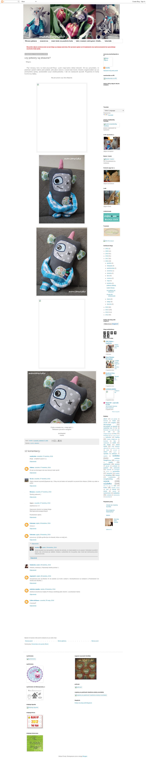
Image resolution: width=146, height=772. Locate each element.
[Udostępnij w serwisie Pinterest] (61, 441)
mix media (107, 444)
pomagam (116, 469)
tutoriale (108, 41)
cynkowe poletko (111, 389)
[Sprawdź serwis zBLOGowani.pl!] (108, 241)
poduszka (116, 468)
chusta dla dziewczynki (111, 295)
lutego (109, 301)
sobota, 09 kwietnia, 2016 (48, 589)
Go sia (32, 479)
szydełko (107, 483)
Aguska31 (33, 576)
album (105, 419)
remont (117, 475)
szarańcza (44, 41)
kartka (117, 437)
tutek (107, 489)
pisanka (117, 464)
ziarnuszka (116, 495)
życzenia (107, 496)
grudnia (109, 263)
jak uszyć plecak (115, 435)
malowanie (106, 442)
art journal (114, 419)
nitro (118, 448)
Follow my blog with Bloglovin (83, 703)
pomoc (107, 471)
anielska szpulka (35, 589)
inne (114, 433)
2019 (107, 253)
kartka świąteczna (112, 439)
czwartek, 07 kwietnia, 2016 (45, 456)
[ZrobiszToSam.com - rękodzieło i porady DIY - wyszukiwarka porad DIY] (111, 221)
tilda (115, 485)
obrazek (115, 450)
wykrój (114, 491)
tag (109, 485)
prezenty (109, 473)
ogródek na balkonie (110, 453)
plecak (107, 466)
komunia (105, 441)
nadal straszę (110, 288)
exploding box (107, 428)
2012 (107, 315)
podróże (105, 468)
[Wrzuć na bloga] (55, 441)
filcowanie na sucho (108, 430)
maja (108, 280)
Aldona (32, 467)
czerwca (109, 278)
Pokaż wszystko (115, 411)
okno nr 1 (109, 529)
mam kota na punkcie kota (62, 41)
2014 (107, 310)
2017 (107, 258)
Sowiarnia (33, 565)
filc (116, 428)
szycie (32, 443)
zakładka (109, 495)
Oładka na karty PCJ (117, 346)
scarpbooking (111, 477)
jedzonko (108, 437)
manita (37, 547)
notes (107, 450)
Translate (110, 115)
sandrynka (33, 456)
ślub (104, 485)
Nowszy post (28, 641)
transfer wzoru (115, 487)
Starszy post (94, 641)
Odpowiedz (33, 461)
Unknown (32, 523)
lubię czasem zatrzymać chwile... (89, 41)
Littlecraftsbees (34, 600)
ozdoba (116, 456)
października (111, 268)
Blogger (85, 756)
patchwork (106, 464)
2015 (107, 307)
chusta (105, 422)
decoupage (107, 424)
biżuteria (105, 420)
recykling (108, 475)
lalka (115, 441)
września (109, 271)
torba (105, 487)
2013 (107, 312)
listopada (110, 266)
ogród (114, 451)
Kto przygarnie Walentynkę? (110, 510)
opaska (105, 456)
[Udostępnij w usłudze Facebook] (59, 441)
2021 (107, 248)
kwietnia (109, 283)
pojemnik (109, 469)
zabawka (36, 443)
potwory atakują (111, 285)
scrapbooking (108, 479)
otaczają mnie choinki (116, 520)
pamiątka (117, 460)
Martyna (32, 492)
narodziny (112, 448)
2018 (107, 256)
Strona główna (31, 41)
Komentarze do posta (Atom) (40, 644)
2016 (107, 261)
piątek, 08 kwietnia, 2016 (43, 523)
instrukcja (105, 435)
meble (114, 443)
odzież (105, 452)
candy (114, 420)
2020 (107, 251)
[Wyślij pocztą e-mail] (53, 441)
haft (109, 431)
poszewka (116, 471)
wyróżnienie (107, 493)
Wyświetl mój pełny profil (110, 70)
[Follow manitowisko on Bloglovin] (111, 324)
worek (105, 491)
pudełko (117, 473)
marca (109, 299)
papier (111, 462)
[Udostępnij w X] (57, 441)
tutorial (114, 489)
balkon (108, 515)
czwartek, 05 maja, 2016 (47, 600)
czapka (113, 422)
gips (118, 430)
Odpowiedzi (35, 543)
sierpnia (109, 273)
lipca (108, 275)
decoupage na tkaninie (110, 426)
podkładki (114, 466)
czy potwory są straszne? (111, 291)
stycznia (109, 304)
